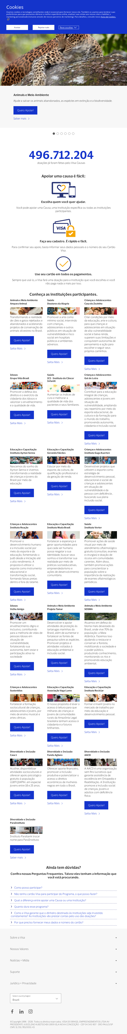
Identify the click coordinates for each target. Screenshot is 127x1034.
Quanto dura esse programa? (31, 906)
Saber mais (20, 118)
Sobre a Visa (17, 937)
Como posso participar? (28, 887)
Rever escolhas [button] (66, 27)
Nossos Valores (19, 949)
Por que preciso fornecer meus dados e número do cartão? (48, 922)
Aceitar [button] (17, 27)
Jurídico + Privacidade (23, 983)
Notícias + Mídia (19, 960)
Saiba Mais (16, 348)
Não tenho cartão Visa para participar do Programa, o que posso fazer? (55, 893)
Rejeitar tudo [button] (43, 27)
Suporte (15, 971)
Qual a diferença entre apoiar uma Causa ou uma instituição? (50, 900)
